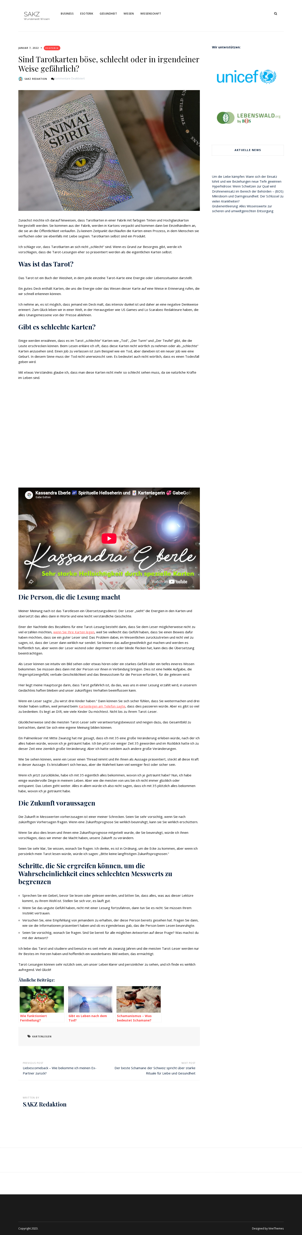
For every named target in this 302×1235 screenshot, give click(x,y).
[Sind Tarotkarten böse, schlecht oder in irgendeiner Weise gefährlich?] (109, 150)
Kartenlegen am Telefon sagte (102, 706)
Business (67, 13)
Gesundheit (108, 13)
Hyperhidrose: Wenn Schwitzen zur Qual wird (244, 186)
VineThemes (276, 1228)
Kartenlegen (42, 1036)
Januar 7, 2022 (28, 47)
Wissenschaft (150, 13)
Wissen (129, 13)
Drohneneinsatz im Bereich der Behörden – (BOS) (247, 191)
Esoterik (86, 13)
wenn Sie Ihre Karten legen (73, 632)
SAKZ (32, 14)
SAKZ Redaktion (36, 78)
